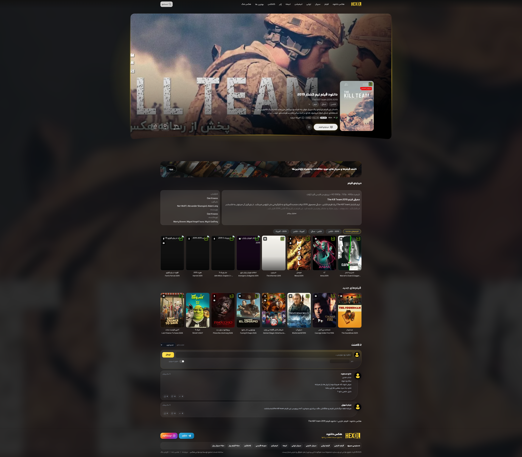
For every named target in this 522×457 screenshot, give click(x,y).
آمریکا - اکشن (298, 231)
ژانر (280, 4)
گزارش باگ (165, 452)
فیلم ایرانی (325, 445)
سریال (317, 4)
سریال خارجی (311, 445)
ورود (171, 169)
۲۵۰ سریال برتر (218, 445)
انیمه (288, 4)
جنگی (324, 104)
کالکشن (271, 4)
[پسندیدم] (155, 125)
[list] (261, 257)
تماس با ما (175, 452)
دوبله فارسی (261, 445)
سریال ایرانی (296, 445)
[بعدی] (156, 252)
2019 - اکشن (333, 231)
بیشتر (269, 113)
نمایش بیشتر (291, 213)
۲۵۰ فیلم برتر (234, 445)
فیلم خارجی (343, 421)
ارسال (168, 354)
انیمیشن (298, 4)
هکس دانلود (339, 4)
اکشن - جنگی (316, 231)
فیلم (326, 4)
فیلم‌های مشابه (352, 231)
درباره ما (185, 452)
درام (315, 104)
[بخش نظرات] (309, 127)
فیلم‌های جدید (352, 287)
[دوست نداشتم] (165, 125)
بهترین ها (259, 4)
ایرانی (308, 4)
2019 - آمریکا (281, 231)
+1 (309, 104)
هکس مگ (246, 4)
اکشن (333, 104)
